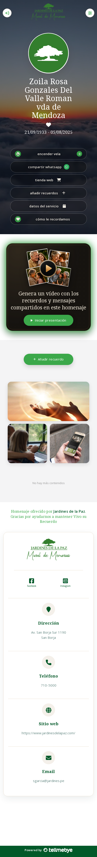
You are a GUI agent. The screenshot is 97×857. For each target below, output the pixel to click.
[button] (48, 153)
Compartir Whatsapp (45, 167)
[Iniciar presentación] (48, 267)
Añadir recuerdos (44, 193)
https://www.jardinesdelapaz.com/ (48, 733)
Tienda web (44, 180)
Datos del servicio (44, 206)
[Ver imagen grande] (83, 387)
